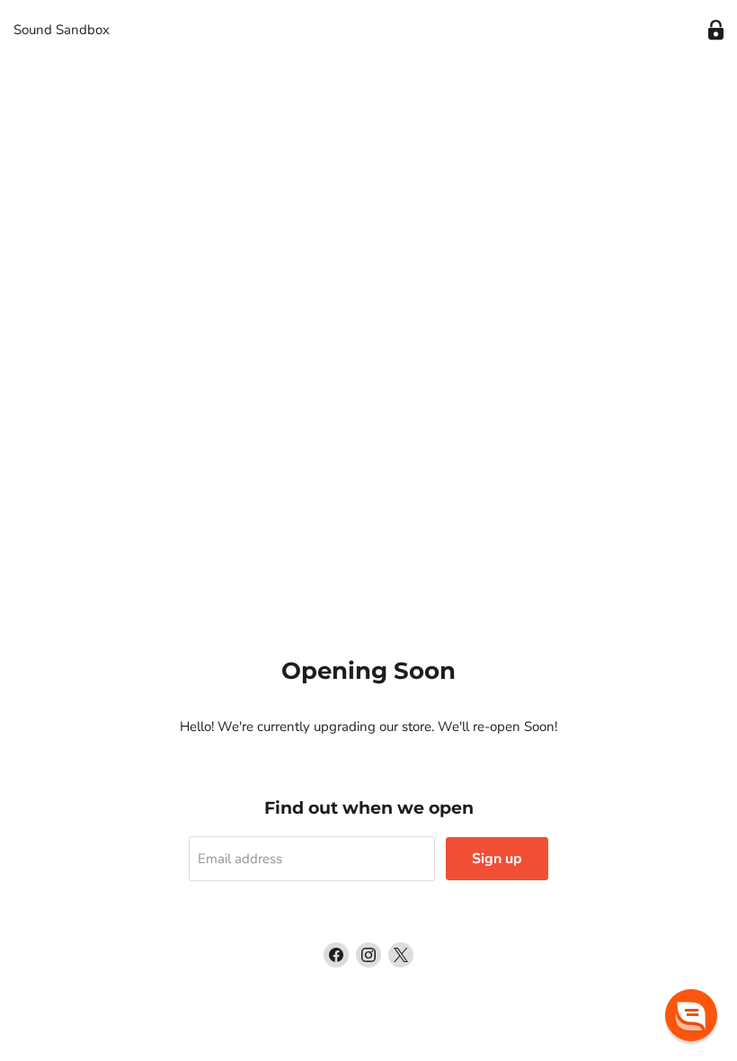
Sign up (497, 859)
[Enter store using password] (716, 30)
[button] (691, 1015)
